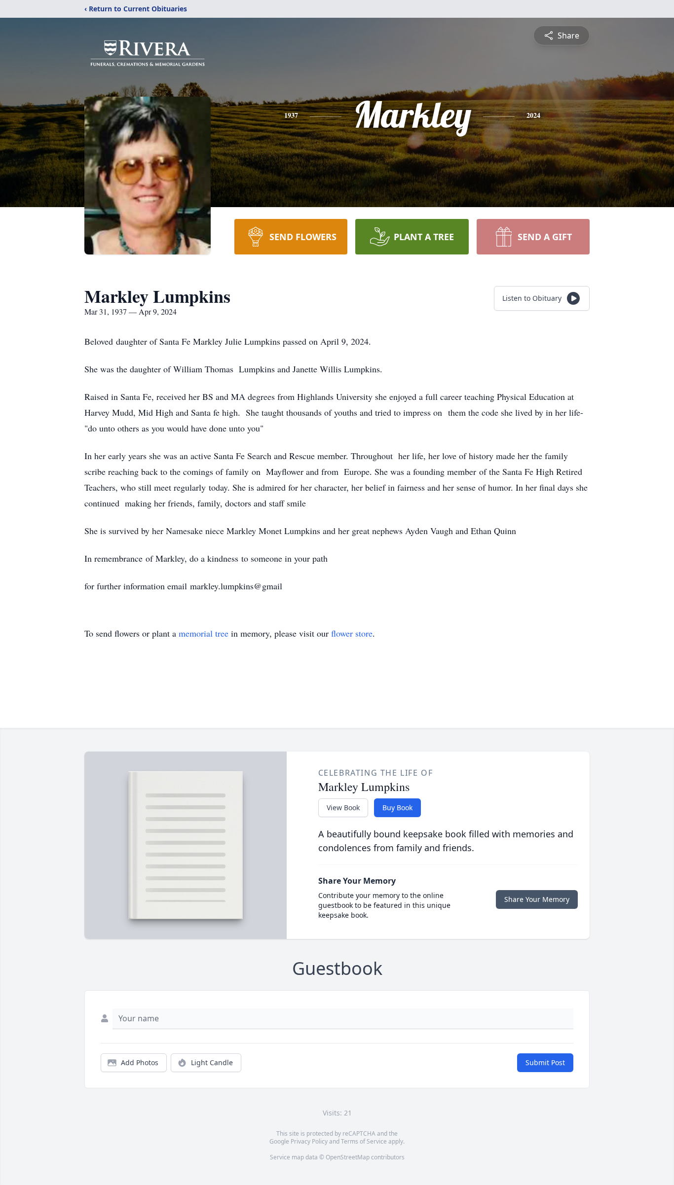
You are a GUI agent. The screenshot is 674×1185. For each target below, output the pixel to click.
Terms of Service (364, 1141)
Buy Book (397, 807)
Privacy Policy (309, 1141)
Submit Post (545, 1062)
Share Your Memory (536, 899)
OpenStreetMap (348, 1157)
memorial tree (203, 633)
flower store (352, 633)
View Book (343, 807)
